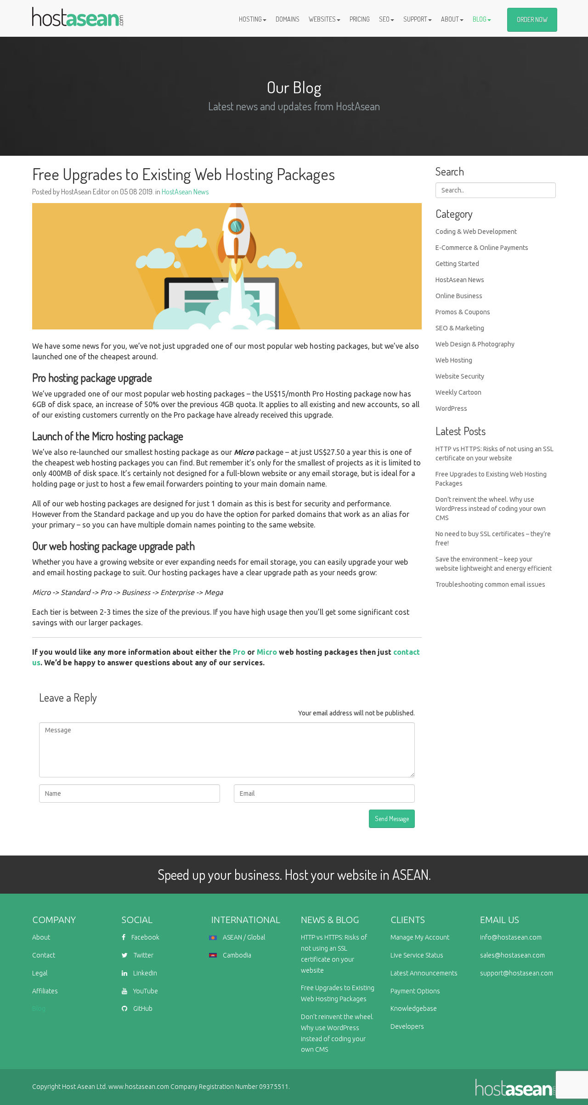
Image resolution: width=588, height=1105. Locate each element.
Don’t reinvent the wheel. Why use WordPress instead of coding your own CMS (490, 508)
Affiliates (45, 991)
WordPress (451, 408)
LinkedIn (144, 973)
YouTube (145, 991)
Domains (288, 19)
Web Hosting (453, 360)
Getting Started (457, 263)
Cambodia (236, 955)
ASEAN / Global (243, 937)
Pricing (360, 19)
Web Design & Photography (474, 344)
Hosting (250, 19)
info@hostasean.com (511, 937)
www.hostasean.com (138, 1086)
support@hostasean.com (516, 973)
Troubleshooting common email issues (490, 584)
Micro (267, 652)
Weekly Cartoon (458, 392)
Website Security (459, 376)
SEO (384, 19)
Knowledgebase (413, 1008)
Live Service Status (416, 955)
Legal (39, 973)
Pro (239, 652)
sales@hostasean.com (512, 955)
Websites (322, 19)
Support (415, 19)
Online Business (458, 296)
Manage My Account (419, 937)
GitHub (142, 1008)
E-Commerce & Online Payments (481, 247)
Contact (43, 955)
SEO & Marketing (459, 328)
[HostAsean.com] (77, 11)
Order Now (532, 19)
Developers (407, 1026)
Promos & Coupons (462, 312)
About (450, 19)
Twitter (142, 955)
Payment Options (415, 991)
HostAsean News (185, 191)
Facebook (144, 937)
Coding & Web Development (476, 231)
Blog (479, 19)
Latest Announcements (424, 973)
